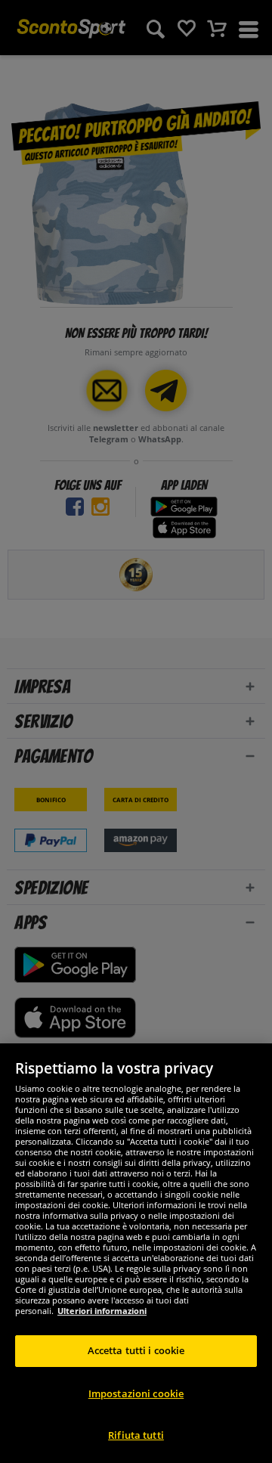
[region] (136, 1253)
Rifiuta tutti (136, 1435)
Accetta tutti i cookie (136, 1350)
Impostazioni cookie (136, 1393)
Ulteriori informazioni (102, 1310)
